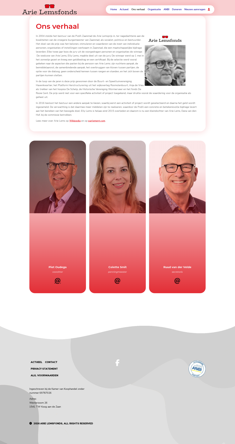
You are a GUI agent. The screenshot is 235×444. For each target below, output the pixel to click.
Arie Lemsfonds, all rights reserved (66, 423)
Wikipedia (75, 120)
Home (113, 9)
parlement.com (96, 120)
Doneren (177, 9)
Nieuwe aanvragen (194, 9)
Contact (51, 362)
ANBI (166, 9)
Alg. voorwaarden (44, 375)
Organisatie (154, 9)
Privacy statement (44, 368)
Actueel (124, 9)
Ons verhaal (138, 9)
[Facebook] (117, 362)
